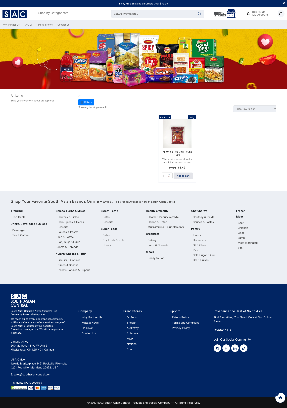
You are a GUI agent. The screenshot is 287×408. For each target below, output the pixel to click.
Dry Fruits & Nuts (113, 240)
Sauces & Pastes (67, 232)
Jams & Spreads (67, 247)
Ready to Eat (156, 258)
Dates (106, 217)
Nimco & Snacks (67, 265)
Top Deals (18, 217)
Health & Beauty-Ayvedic (163, 217)
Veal (240, 247)
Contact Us (63, 24)
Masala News (45, 24)
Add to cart (183, 175)
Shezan (131, 322)
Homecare (199, 240)
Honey (106, 245)
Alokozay (133, 328)
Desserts (62, 227)
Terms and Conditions (185, 322)
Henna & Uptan (157, 222)
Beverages (19, 230)
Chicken (243, 227)
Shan (130, 349)
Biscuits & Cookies (68, 260)
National (132, 344)
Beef (241, 223)
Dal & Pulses (201, 260)
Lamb (241, 237)
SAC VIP (28, 24)
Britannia (132, 333)
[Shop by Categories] (35, 13)
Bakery (152, 240)
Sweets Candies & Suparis (73, 270)
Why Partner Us (11, 24)
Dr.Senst (132, 317)
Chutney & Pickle (68, 217)
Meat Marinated (248, 242)
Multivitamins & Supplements (166, 227)
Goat (241, 232)
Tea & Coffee (20, 235)
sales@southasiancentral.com (32, 374)
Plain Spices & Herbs (70, 222)
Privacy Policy (181, 328)
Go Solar (87, 328)
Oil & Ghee (199, 245)
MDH (130, 338)
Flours (197, 235)
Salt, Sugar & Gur (68, 242)
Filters (87, 102)
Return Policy (180, 317)
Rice (195, 250)
